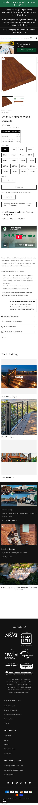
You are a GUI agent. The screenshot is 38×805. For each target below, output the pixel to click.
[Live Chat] (4, 800)
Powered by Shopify (25, 798)
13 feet (5, 165)
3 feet (22, 148)
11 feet (23, 159)
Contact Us (7, 736)
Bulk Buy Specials (7, 557)
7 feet (21, 154)
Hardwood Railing (8, 397)
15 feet (23, 165)
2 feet (13, 148)
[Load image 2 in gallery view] (19, 101)
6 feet (13, 154)
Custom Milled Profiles (11, 710)
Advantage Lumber (16, 798)
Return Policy (8, 753)
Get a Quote (8, 197)
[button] (2, 38)
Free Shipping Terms (8, 520)
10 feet (14, 159)
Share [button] (5, 337)
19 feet (23, 171)
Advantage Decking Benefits (12, 714)
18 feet (14, 171)
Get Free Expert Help (26, 50)
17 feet (5, 171)
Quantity (3, 176)
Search (6, 740)
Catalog (6, 723)
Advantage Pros (9, 774)
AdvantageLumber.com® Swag (13, 766)
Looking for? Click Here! (17, 204)
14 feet (14, 165)
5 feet (5, 154)
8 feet (30, 154)
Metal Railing (6, 437)
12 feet (31, 159)
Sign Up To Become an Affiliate (13, 770)
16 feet (32, 165)
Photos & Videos (9, 719)
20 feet (32, 171)
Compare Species (9, 706)
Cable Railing (6, 477)
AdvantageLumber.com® (16, 679)
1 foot (5, 148)
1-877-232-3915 (24, 38)
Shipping (3, 128)
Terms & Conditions (10, 749)
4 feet (30, 148)
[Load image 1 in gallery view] (7, 101)
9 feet (5, 159)
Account (6, 744)
